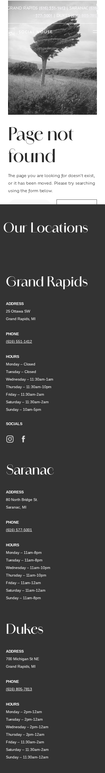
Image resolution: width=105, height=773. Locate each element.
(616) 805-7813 (84, 15)
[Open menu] (95, 31)
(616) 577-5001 (19, 530)
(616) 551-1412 (52, 8)
